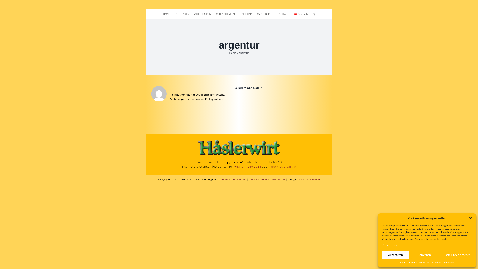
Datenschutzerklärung (430, 262)
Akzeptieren (395, 254)
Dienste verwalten (390, 245)
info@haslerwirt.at (283, 166)
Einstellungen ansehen (456, 254)
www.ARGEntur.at (309, 179)
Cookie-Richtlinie (408, 262)
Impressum (448, 262)
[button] (470, 218)
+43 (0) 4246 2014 (247, 166)
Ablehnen (425, 254)
